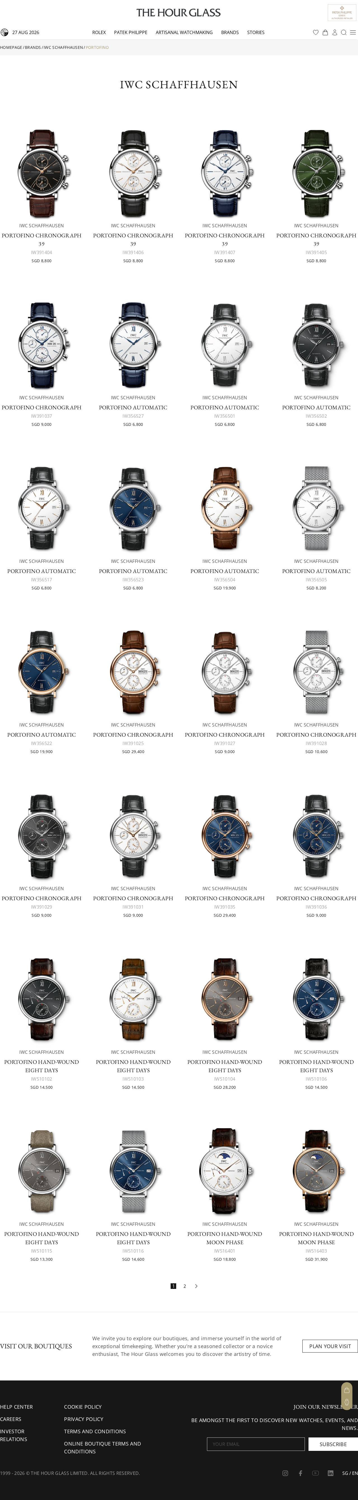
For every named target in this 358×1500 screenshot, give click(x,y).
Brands (230, 32)
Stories (256, 32)
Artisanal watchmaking (184, 32)
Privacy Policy (83, 1419)
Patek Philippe (130, 32)
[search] (344, 32)
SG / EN (350, 1473)
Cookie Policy (83, 1406)
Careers (10, 1419)
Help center (16, 1406)
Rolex (99, 32)
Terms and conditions (95, 1431)
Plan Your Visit (330, 1346)
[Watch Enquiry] (346, 1402)
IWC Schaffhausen (63, 47)
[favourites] (315, 32)
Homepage (11, 47)
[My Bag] (346, 1390)
